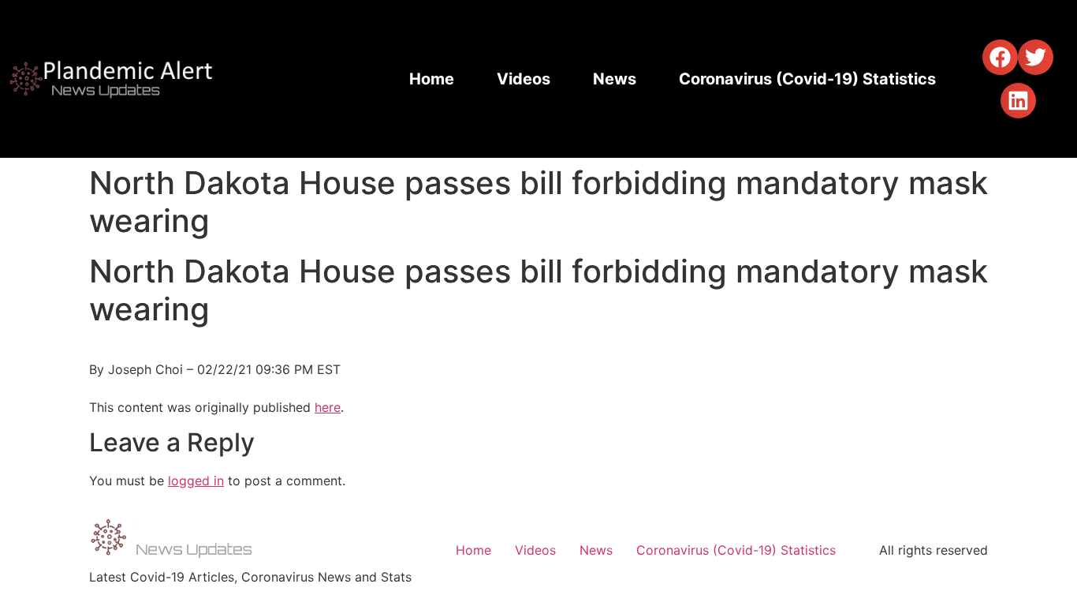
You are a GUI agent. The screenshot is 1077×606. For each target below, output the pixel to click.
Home (431, 78)
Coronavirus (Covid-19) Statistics (807, 78)
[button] (1000, 57)
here (328, 407)
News (614, 78)
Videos (523, 78)
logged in (196, 480)
